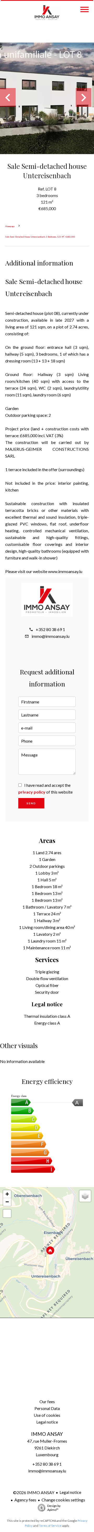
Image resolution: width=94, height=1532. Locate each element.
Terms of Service (50, 1525)
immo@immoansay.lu (50, 636)
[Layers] (85, 1196)
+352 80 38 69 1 (50, 629)
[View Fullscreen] (7, 1213)
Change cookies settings (63, 1499)
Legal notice (70, 1492)
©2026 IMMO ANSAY (33, 1492)
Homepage (10, 226)
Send (31, 803)
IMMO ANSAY (47, 1434)
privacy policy (31, 791)
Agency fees (25, 1499)
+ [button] (7, 1194)
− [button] (7, 1202)
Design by (54, 1508)
